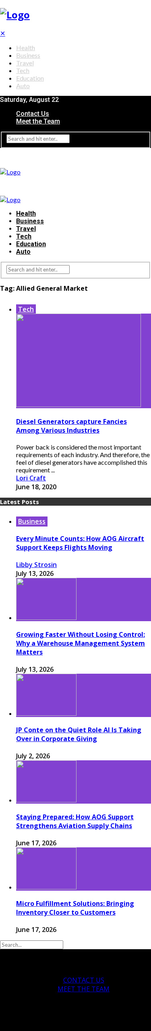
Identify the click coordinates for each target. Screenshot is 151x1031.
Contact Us (32, 113)
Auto (23, 85)
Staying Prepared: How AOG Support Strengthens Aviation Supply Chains (75, 821)
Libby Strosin (36, 564)
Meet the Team (38, 121)
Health (25, 47)
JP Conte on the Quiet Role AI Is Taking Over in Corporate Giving (78, 734)
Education (30, 78)
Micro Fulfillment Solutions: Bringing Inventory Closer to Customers (75, 908)
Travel (25, 63)
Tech (22, 70)
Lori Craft (31, 478)
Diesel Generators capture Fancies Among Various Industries (71, 426)
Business (28, 55)
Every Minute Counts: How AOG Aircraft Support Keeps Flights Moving (80, 543)
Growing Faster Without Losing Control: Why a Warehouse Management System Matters (80, 643)
